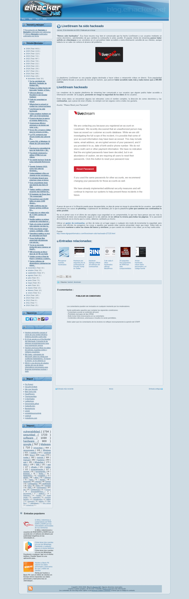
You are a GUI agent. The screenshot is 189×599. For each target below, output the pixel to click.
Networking (28, 476)
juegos (48, 482)
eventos (48, 486)
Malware (46, 444)
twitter (48, 467)
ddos (26, 464)
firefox (42, 474)
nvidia (26, 457)
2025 (28, 51)
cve (43, 455)
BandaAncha (30, 409)
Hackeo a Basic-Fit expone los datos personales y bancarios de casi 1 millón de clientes (43, 567)
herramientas (40, 472)
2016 (28, 74)
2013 (28, 298)
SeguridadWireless (38, 491)
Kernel (43, 480)
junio (30, 280)
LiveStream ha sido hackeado (83, 26)
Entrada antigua (155, 389)
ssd (25, 462)
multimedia (46, 484)
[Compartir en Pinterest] (70, 276)
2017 (28, 71)
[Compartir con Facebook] (67, 276)
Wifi (38, 464)
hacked (70, 282)
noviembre (32, 268)
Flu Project (29, 384)
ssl (24, 490)
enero (30, 293)
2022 (28, 59)
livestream (77, 282)
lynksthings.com (31, 418)
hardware (30, 441)
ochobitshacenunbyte (33, 413)
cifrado (34, 467)
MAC (30, 487)
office (36, 477)
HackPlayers (30, 394)
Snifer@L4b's (30, 406)
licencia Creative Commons (101, 590)
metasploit (36, 497)
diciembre (32, 79)
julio (30, 278)
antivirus (47, 477)
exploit (33, 452)
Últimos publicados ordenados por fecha (35, 35)
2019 (28, 66)
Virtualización (37, 499)
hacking (41, 460)
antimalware (34, 503)
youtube (26, 472)
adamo (41, 501)
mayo (30, 283)
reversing (31, 501)
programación (37, 469)
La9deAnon (29, 401)
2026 (28, 49)
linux (32, 455)
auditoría (42, 493)
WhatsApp (39, 462)
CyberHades (30, 399)
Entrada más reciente (65, 389)
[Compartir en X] (64, 276)
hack (31, 480)
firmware (27, 474)
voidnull (28, 416)
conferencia (35, 490)
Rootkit (39, 495)
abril (30, 285)
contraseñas (33, 484)
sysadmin (42, 476)
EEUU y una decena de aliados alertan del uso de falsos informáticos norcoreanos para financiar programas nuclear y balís (37, 367)
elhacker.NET (96, 587)
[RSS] (30, 588)
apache (38, 482)
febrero (31, 290)
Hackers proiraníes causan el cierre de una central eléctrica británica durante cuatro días (36, 335)
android (47, 452)
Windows (47, 450)
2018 (28, 69)
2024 (28, 54)
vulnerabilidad (32, 431)
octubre (31, 270)
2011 (28, 303)
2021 (28, 61)
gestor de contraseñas (75, 223)
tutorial (40, 457)
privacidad (38, 448)
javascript (27, 482)
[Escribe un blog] (61, 276)
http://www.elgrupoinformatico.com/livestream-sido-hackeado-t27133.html (86, 233)
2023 (28, 56)
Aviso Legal (107, 589)
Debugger (27, 495)
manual (26, 460)
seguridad (30, 434)
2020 (28, 64)
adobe (26, 477)
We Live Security (31, 389)
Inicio (111, 389)
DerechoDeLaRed (32, 404)
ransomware (29, 450)
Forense (48, 489)
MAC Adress (47, 503)
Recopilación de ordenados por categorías (37, 31)
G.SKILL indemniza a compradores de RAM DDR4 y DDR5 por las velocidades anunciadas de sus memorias (44, 524)
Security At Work (31, 387)
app (49, 464)
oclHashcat (30, 505)
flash (38, 486)
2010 (28, 305)
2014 (28, 295)
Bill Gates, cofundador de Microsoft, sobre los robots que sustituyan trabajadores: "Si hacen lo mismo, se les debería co (38, 358)
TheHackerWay (31, 396)
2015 (28, 76)
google (27, 444)
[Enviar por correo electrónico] (58, 276)
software (30, 437)
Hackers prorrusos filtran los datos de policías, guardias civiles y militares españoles (38, 350)
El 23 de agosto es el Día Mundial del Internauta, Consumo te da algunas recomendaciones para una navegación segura (37, 342)
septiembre (32, 273)
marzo (30, 288)
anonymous (41, 487)
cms (29, 486)
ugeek (27, 411)
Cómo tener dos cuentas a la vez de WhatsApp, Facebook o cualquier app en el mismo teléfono (44, 545)
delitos (48, 499)
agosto (30, 275)
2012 (28, 300)
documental (27, 493)
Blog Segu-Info (30, 392)
